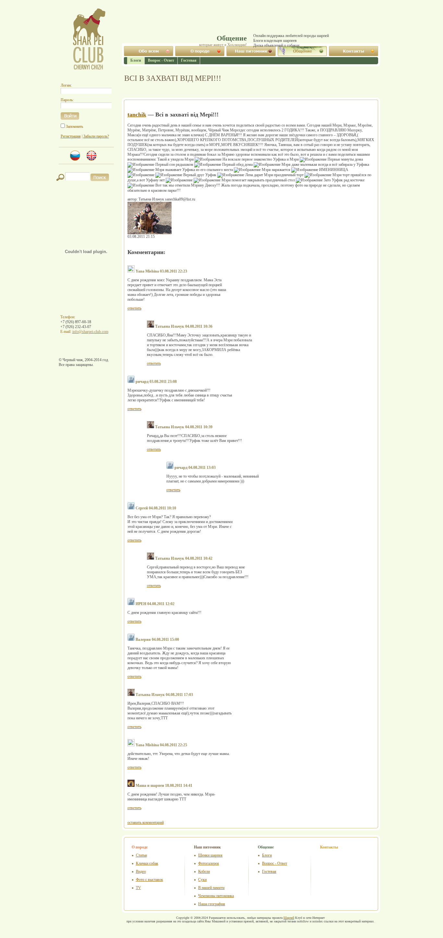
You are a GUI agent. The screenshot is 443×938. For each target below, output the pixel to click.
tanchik (136, 114)
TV (138, 887)
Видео (141, 871)
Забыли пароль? (96, 136)
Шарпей (288, 918)
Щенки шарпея (210, 855)
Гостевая (269, 871)
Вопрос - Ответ (274, 863)
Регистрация (71, 136)
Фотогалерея (208, 863)
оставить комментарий (145, 822)
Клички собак (147, 863)
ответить (134, 308)
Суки (202, 879)
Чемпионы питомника (216, 896)
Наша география (211, 904)
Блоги (135, 60)
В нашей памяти (211, 887)
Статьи (141, 855)
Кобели (204, 871)
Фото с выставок (149, 879)
